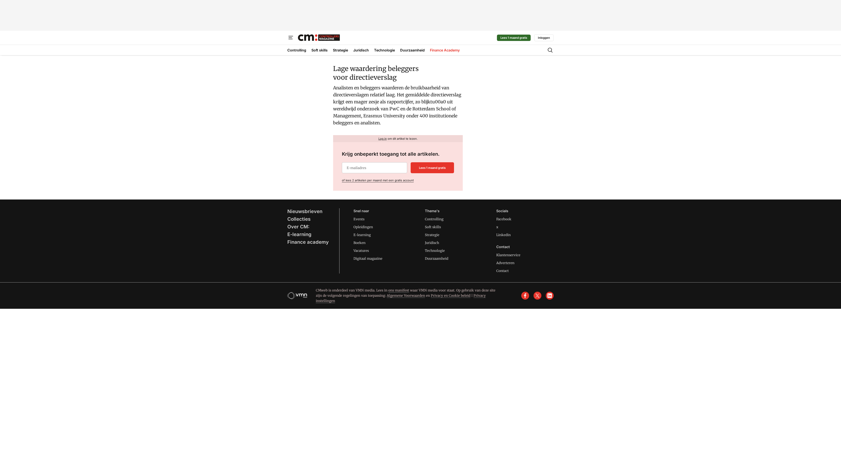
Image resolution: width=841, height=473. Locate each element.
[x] (537, 296)
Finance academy (308, 242)
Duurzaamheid (436, 258)
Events (358, 219)
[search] (550, 50)
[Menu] (290, 37)
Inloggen (544, 37)
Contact (502, 271)
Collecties (299, 219)
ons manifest (398, 290)
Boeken (359, 243)
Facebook (503, 219)
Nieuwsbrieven (304, 211)
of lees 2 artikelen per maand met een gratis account (378, 180)
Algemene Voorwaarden (406, 295)
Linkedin (503, 235)
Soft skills (433, 227)
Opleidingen (363, 227)
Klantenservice (508, 255)
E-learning (299, 234)
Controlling (434, 219)
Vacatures (361, 251)
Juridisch (432, 243)
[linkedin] (550, 296)
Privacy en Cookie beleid (450, 295)
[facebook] (525, 296)
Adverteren (505, 263)
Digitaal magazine (367, 258)
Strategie (432, 235)
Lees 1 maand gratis (513, 37)
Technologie (435, 251)
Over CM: (298, 226)
